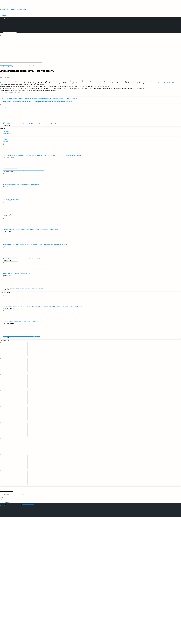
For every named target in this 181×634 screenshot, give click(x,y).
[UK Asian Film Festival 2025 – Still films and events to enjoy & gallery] (10, 183)
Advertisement (4, 15)
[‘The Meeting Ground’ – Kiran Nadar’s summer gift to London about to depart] (10, 257)
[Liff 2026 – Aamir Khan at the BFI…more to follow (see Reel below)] (12, 453)
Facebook (17, 92)
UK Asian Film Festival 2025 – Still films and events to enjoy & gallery (21, 184)
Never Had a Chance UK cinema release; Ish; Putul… (17, 273)
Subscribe (5, 18)
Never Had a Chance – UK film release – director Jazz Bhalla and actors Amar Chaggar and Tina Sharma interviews (35, 244)
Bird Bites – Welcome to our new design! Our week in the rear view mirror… (23, 170)
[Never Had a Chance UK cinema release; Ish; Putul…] (10, 272)
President (167, 83)
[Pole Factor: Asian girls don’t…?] (10, 197)
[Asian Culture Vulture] (13, 9)
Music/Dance (12, 67)
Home (1, 65)
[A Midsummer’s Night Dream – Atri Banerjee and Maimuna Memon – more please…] (14, 469)
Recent (5, 139)
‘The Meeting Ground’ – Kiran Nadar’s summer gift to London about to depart (24, 259)
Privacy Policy (44, 499)
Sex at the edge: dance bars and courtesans (15, 214)
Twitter (2, 92)
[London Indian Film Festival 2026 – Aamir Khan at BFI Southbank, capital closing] (14, 485)
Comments (6, 141)
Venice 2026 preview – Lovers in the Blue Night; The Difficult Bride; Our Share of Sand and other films (30, 124)
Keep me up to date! (5, 502)
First (2, 494)
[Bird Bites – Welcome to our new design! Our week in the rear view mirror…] (10, 168)
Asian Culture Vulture (28, 504)
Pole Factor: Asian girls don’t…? (11, 199)
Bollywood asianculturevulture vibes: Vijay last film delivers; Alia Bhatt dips (23, 288)
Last (18, 494)
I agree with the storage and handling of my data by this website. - (26, 499)
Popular (5, 138)
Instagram (8, 92)
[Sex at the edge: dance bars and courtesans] (10, 212)
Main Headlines (8, 65)
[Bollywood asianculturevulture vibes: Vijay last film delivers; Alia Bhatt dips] (10, 286)
